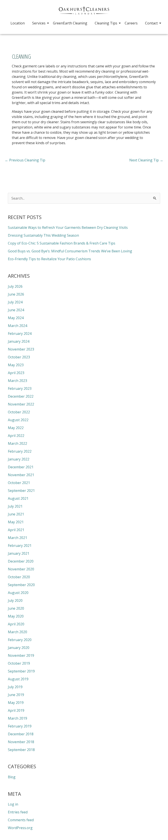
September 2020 (21, 584)
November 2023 (21, 349)
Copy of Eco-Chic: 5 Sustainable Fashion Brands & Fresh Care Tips (61, 243)
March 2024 (17, 325)
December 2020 (20, 561)
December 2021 (20, 467)
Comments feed (21, 820)
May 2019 (16, 702)
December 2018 (20, 734)
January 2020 (18, 647)
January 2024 (18, 341)
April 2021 (16, 529)
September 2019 (21, 671)
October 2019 (19, 663)
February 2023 (20, 388)
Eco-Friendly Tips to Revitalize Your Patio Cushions (49, 259)
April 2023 (16, 372)
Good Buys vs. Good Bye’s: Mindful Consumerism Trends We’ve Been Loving (70, 251)
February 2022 (20, 451)
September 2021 (21, 490)
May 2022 (16, 427)
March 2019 (17, 718)
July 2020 (15, 600)
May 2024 (16, 317)
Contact (151, 23)
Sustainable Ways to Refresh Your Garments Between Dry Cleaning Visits (68, 227)
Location (17, 23)
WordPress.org (20, 827)
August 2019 (18, 679)
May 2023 (16, 365)
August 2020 (18, 592)
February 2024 (20, 333)
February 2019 (20, 726)
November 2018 (21, 741)
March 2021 (17, 537)
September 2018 (21, 749)
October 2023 (19, 357)
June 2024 (16, 310)
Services (39, 23)
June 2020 (16, 608)
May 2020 (16, 616)
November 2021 (21, 474)
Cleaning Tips (106, 23)
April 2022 (16, 435)
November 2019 (21, 655)
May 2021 (16, 522)
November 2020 (21, 569)
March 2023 (17, 380)
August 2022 (18, 419)
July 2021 (15, 506)
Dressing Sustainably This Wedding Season (43, 235)
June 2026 (16, 294)
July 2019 (15, 686)
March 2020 (17, 632)
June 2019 (16, 694)
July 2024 (15, 302)
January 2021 (18, 553)
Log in (13, 804)
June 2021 (16, 514)
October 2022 (19, 412)
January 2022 (18, 459)
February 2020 (20, 639)
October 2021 (19, 482)
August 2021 (18, 498)
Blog (12, 777)
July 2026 (15, 286)
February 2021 (20, 545)
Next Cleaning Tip (146, 160)
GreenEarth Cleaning (70, 23)
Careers (131, 23)
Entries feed (18, 812)
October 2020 (19, 577)
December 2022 (20, 396)
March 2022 (17, 443)
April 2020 (16, 624)
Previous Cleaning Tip (25, 160)
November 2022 (21, 404)
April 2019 (16, 710)
